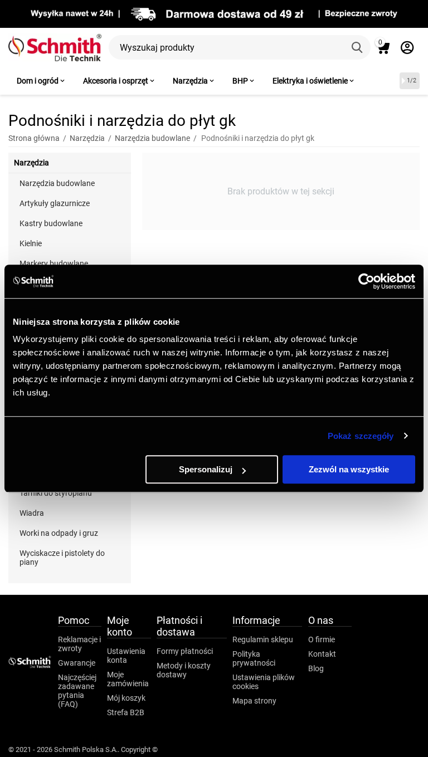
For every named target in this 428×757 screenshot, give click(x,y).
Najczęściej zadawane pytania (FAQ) (77, 691)
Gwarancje (76, 662)
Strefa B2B (125, 712)
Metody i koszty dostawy (184, 670)
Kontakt (322, 653)
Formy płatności (185, 651)
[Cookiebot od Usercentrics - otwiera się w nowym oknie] (366, 281)
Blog (316, 668)
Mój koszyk (126, 697)
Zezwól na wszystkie (349, 469)
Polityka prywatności (253, 658)
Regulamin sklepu (262, 639)
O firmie (321, 639)
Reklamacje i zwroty (79, 644)
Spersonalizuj (205, 469)
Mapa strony (254, 700)
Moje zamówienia (128, 679)
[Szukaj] (358, 47)
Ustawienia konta (126, 656)
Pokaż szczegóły (361, 436)
